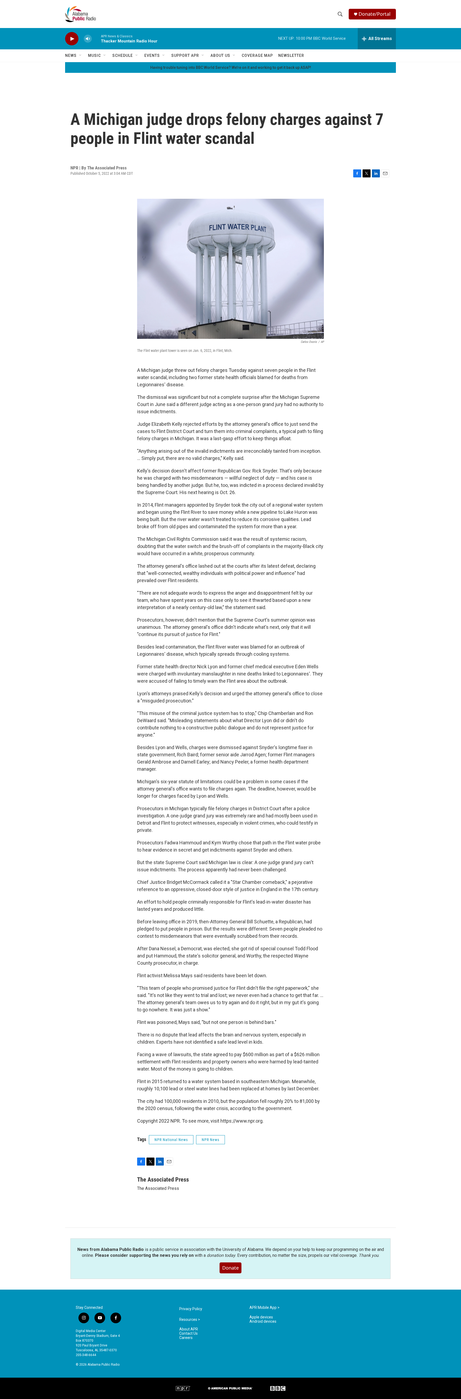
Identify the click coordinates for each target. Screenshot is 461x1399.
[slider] (96, 38)
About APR (188, 1329)
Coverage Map (257, 55)
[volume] (87, 39)
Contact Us (188, 1334)
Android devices (262, 1321)
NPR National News (171, 1140)
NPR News (210, 1140)
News (71, 55)
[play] (71, 39)
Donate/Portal (375, 14)
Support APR (185, 55)
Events (152, 55)
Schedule (122, 55)
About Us (220, 55)
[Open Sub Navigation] (80, 55)
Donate (230, 1268)
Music (94, 55)
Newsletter (291, 55)
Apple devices (261, 1317)
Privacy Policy (190, 1309)
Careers (186, 1338)
